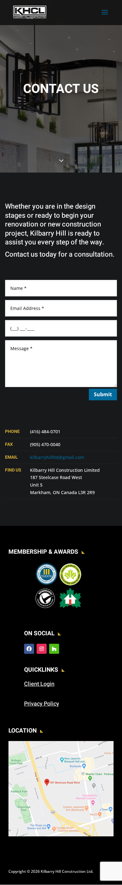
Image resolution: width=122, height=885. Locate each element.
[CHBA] (70, 608)
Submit (103, 394)
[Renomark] (46, 608)
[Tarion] (46, 584)
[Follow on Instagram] (42, 649)
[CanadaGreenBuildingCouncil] (70, 584)
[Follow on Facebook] (29, 649)
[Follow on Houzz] (54, 649)
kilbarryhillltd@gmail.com (57, 457)
